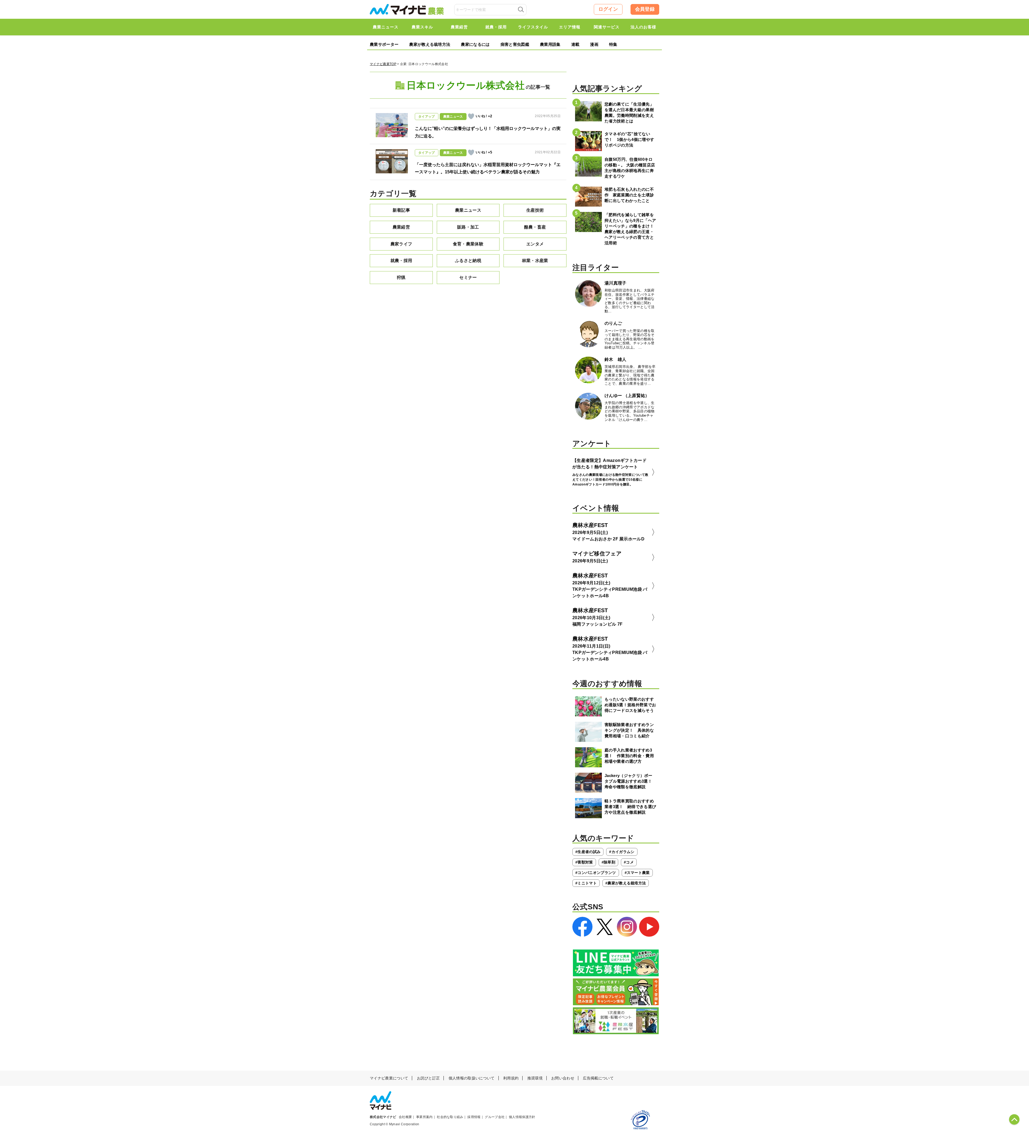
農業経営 (401, 227)
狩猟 (401, 277)
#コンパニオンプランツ (595, 872)
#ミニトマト (586, 883)
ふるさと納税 (468, 260)
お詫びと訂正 (428, 1078)
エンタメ (535, 244)
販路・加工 (468, 227)
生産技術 (535, 210)
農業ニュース (468, 210)
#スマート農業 (637, 872)
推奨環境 (535, 1078)
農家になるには (475, 44)
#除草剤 (608, 862)
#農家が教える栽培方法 (625, 883)
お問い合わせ (562, 1078)
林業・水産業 (535, 260)
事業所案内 (424, 1117)
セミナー (468, 277)
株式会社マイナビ (383, 1117)
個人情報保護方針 (522, 1117)
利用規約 (511, 1078)
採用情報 (473, 1117)
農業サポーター (384, 44)
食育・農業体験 (468, 244)
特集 (613, 44)
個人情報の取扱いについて (472, 1078)
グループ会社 (495, 1117)
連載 (575, 44)
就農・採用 (401, 260)
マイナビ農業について (389, 1078)
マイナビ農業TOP (383, 64)
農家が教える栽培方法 (429, 44)
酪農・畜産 (535, 227)
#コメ (629, 862)
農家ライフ (401, 244)
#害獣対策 (584, 862)
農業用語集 (550, 44)
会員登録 (645, 9)
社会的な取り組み (450, 1117)
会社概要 (405, 1117)
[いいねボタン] (471, 116)
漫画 (594, 44)
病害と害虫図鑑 (515, 44)
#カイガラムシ (621, 852)
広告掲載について (598, 1078)
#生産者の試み (588, 852)
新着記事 (401, 210)
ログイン (608, 9)
